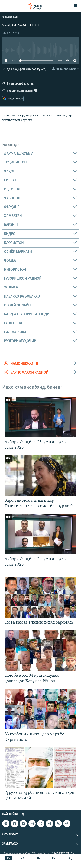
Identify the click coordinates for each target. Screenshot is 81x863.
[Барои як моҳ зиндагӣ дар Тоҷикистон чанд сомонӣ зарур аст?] (40, 475)
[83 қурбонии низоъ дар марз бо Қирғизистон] (40, 709)
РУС (54, 858)
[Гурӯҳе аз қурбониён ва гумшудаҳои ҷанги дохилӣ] (40, 767)
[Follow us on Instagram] (32, 823)
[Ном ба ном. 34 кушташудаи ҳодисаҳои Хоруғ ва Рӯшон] (40, 650)
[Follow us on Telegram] (49, 823)
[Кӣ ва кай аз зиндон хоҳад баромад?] (40, 597)
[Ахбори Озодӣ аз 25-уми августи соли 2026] (40, 417)
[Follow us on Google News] (5, 823)
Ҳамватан (10, 17)
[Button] (18, 84)
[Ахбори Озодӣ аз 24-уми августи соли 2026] (40, 534)
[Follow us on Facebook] (14, 823)
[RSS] (58, 823)
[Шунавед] (22, 858)
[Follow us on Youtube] (23, 823)
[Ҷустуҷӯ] (70, 858)
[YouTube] (38, 858)
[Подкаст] (66, 823)
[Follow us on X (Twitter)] (40, 823)
